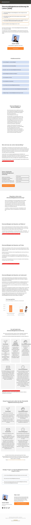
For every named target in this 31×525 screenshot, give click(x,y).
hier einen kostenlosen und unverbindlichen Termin (16, 459)
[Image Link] (6, 342)
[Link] (2, 508)
